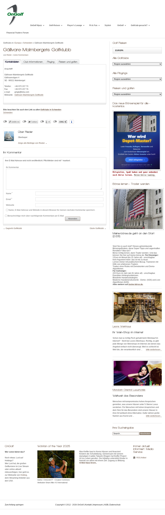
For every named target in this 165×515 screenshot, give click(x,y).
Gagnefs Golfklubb (14, 228)
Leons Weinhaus (122, 326)
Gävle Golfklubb (97, 228)
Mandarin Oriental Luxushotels (129, 389)
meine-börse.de (135, 284)
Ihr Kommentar (12, 167)
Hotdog (23, 475)
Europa (18, 43)
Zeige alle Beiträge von (32, 143)
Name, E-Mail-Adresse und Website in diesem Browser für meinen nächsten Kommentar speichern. (52, 210)
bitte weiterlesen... (154, 349)
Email (9, 199)
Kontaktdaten (11, 62)
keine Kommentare (21, 55)
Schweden (27, 43)
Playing (50, 62)
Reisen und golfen (68, 62)
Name (9, 193)
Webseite (10, 205)
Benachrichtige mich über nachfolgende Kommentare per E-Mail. (36, 216)
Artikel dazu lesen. (87, 463)
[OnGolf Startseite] (15, 25)
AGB (106, 505)
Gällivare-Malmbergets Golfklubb (29, 95)
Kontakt (88, 505)
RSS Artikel (141, 458)
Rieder (9, 55)
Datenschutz (115, 505)
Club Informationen (33, 62)
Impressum (98, 505)
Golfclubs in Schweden (50, 110)
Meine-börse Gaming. (144, 175)
